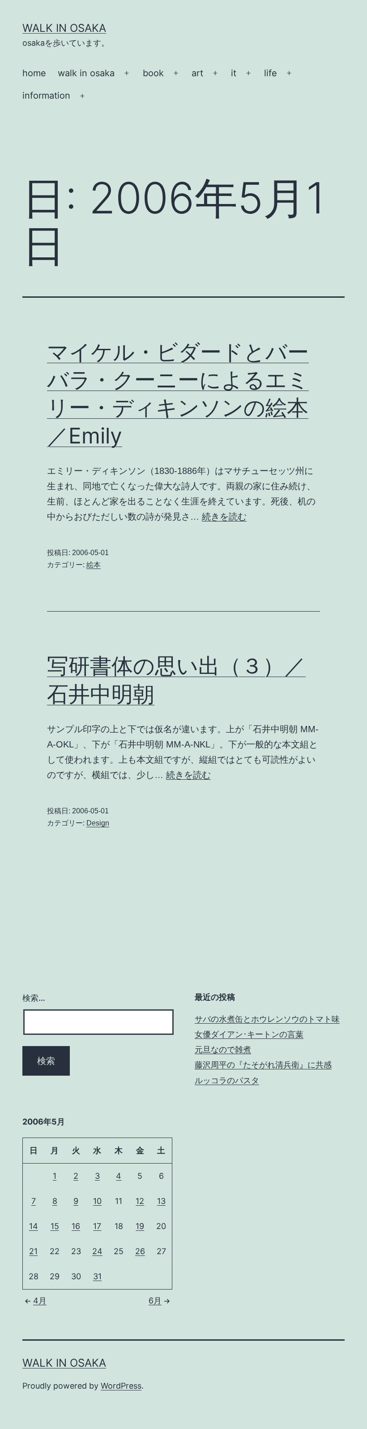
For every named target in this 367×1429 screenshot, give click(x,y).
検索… (33, 998)
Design (97, 823)
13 (161, 1201)
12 (140, 1201)
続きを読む (224, 516)
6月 (155, 1300)
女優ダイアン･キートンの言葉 (249, 1034)
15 (55, 1226)
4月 (40, 1300)
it (233, 73)
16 (76, 1226)
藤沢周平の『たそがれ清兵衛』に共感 (263, 1064)
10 (97, 1201)
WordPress (121, 1385)
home (34, 73)
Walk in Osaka (64, 28)
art (197, 73)
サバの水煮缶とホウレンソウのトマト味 (267, 1019)
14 (33, 1226)
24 (97, 1251)
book (153, 73)
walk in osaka (86, 73)
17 (97, 1226)
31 (97, 1276)
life (270, 73)
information (46, 95)
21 (33, 1251)
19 (140, 1226)
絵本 (93, 565)
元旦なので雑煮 (223, 1049)
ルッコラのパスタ (227, 1080)
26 (140, 1251)
